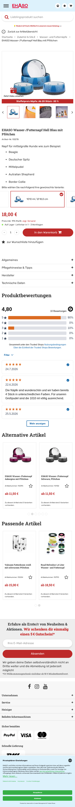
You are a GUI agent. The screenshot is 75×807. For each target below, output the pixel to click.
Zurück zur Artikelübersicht (22, 31)
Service (6, 702)
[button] (31, 486)
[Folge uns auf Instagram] (38, 686)
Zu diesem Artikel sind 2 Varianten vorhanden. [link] (18, 595)
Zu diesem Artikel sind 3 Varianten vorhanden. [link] (18, 504)
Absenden (37, 653)
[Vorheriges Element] (3, 112)
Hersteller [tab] (8, 275)
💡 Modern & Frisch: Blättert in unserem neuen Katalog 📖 (37, 26)
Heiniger (7, 709)
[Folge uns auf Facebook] (31, 686)
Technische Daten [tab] (13, 283)
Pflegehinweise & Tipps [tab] (17, 267)
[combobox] (37, 17)
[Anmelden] (57, 5)
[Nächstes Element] (73, 112)
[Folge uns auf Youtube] (47, 686)
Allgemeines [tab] (10, 260)
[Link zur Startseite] (20, 5)
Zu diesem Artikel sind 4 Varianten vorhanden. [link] (54, 595)
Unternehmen (10, 695)
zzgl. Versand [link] (28, 221)
